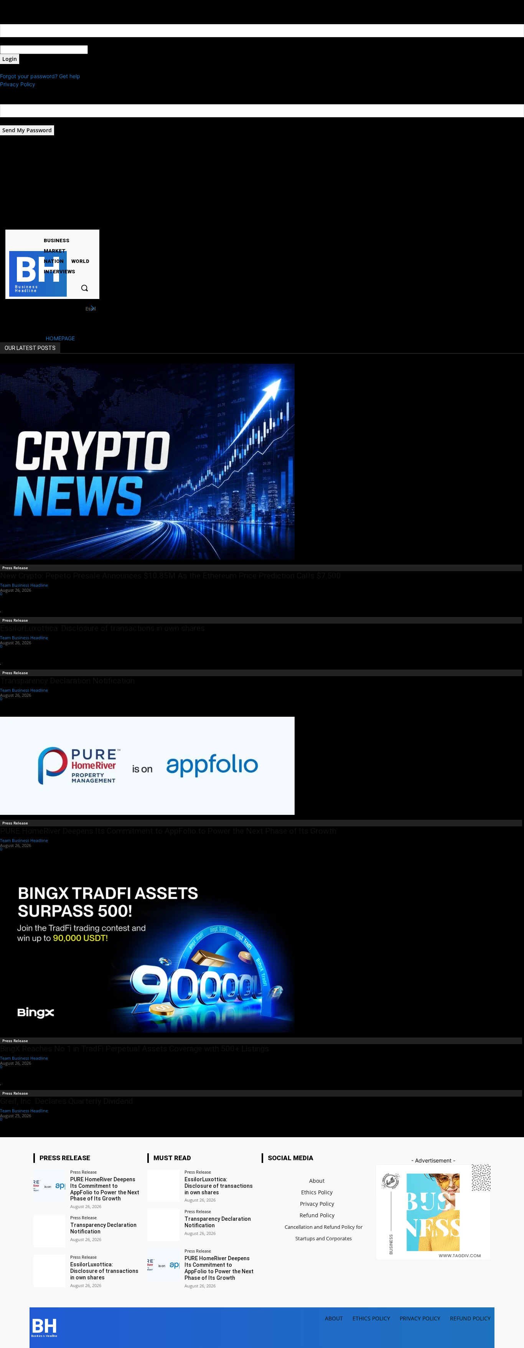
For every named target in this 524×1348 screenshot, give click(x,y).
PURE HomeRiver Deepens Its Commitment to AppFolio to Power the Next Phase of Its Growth (168, 831)
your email (13, 121)
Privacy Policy (17, 84)
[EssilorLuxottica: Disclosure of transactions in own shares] (49, 1271)
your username (18, 41)
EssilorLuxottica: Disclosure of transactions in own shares (102, 628)
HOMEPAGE (60, 338)
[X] (39, 223)
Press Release (15, 567)
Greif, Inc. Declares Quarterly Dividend (66, 1101)
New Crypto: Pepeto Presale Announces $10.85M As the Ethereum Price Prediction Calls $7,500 (170, 575)
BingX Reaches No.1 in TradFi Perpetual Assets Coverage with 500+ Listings (134, 1048)
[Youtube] (49, 223)
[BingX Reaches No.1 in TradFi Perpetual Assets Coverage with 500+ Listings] (262, 950)
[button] (84, 288)
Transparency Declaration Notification (67, 680)
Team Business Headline (24, 585)
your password (106, 49)
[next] (92, 308)
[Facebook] (20, 223)
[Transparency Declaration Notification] (49, 1231)
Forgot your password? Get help (40, 76)
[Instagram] (30, 223)
